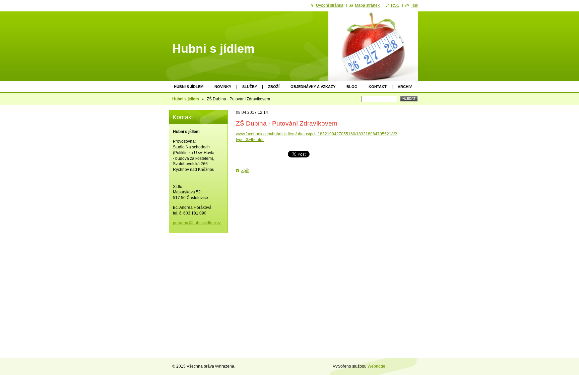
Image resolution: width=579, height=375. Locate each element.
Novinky (222, 87)
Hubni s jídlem (188, 87)
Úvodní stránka (329, 5)
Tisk (414, 5)
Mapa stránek (367, 5)
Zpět (245, 170)
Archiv (405, 87)
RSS (395, 5)
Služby (249, 87)
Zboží (273, 87)
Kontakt (378, 87)
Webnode (376, 366)
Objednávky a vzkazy (313, 87)
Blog (352, 87)
